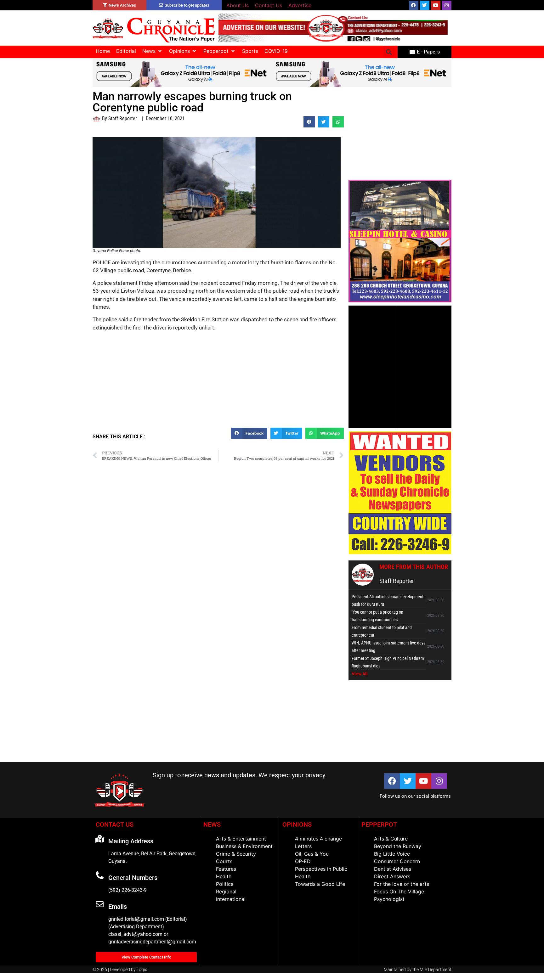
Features (226, 869)
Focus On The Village (399, 891)
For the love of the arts (401, 884)
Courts (224, 861)
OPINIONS (297, 824)
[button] (152, 51)
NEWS (212, 824)
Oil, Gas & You (312, 854)
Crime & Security (236, 854)
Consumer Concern (397, 861)
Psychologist (389, 899)
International (231, 899)
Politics (224, 884)
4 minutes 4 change (318, 838)
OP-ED (303, 861)
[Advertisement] (218, 382)
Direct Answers (392, 876)
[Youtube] (435, 5)
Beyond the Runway (397, 846)
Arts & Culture (391, 838)
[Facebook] (413, 5)
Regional (226, 891)
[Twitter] (424, 5)
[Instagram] (446, 5)
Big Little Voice (392, 854)
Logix (142, 969)
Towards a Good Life (320, 884)
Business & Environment (244, 846)
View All (360, 673)
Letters (303, 846)
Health (223, 876)
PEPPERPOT (379, 824)
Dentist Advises (392, 869)
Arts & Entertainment (241, 838)
